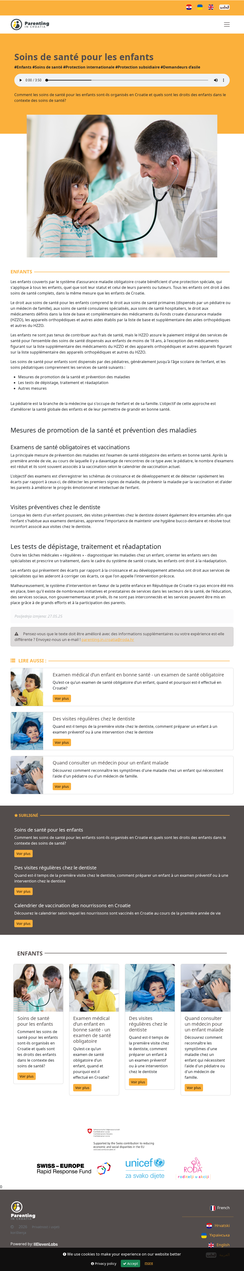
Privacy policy (105, 1263)
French (223, 1207)
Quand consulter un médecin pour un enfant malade (110, 762)
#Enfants (22, 67)
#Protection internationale (88, 67)
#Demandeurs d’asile (180, 67)
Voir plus (62, 698)
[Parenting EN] (211, 7)
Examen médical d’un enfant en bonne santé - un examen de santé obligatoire (138, 674)
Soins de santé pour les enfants (48, 830)
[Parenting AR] (225, 7)
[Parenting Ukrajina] (200, 7)
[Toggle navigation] (227, 24)
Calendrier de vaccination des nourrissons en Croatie (72, 905)
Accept (132, 1263)
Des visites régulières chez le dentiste (94, 718)
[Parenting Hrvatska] (189, 7)
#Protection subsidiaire (137, 67)
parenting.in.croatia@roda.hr (107, 639)
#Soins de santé (47, 67)
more (149, 1263)
